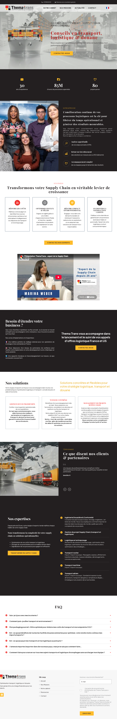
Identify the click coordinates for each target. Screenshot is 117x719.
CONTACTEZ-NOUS (62, 53)
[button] (65, 489)
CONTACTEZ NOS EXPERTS (58, 243)
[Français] (109, 8)
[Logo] (19, 10)
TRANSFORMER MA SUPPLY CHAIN (23, 553)
